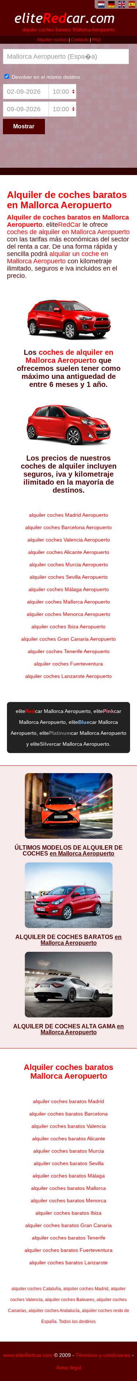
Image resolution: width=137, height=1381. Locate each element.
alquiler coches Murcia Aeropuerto (68, 564)
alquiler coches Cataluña (36, 1288)
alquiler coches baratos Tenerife (69, 1238)
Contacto (80, 39)
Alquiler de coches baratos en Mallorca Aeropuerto (67, 199)
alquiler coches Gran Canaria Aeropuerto (68, 639)
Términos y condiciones (103, 1355)
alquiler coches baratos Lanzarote (68, 1262)
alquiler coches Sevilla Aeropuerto (69, 577)
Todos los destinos (77, 1321)
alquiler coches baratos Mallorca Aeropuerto (68, 29)
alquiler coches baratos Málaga (69, 1176)
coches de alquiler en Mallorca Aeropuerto (68, 232)
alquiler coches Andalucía (54, 1310)
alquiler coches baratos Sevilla (69, 1163)
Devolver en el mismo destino (45, 77)
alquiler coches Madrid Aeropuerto (68, 515)
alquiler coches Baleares (69, 1299)
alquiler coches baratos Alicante (68, 1138)
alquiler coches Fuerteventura (68, 664)
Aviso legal (68, 1367)
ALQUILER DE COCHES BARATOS (68, 940)
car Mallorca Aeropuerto (58, 711)
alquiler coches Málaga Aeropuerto (68, 589)
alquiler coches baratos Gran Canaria (68, 1225)
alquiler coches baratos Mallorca (68, 1188)
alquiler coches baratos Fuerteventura (68, 1250)
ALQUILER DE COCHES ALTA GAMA (68, 1029)
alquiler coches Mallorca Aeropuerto (68, 602)
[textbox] (66, 56)
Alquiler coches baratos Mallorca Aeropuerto (68, 1072)
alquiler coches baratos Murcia (68, 1151)
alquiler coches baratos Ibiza (68, 1213)
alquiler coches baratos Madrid (68, 1101)
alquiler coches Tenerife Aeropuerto (69, 651)
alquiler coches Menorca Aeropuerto (68, 614)
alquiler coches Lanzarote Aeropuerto (68, 676)
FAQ (96, 39)
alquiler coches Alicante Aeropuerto (68, 552)
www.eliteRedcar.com (28, 1355)
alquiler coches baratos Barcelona (68, 1114)
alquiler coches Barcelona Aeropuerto (68, 527)
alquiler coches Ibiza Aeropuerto (68, 626)
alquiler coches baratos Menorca (68, 1200)
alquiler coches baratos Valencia (68, 1126)
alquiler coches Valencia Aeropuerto (68, 540)
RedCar (69, 224)
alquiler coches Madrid (86, 1288)
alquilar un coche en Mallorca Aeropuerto (57, 257)
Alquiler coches (52, 39)
